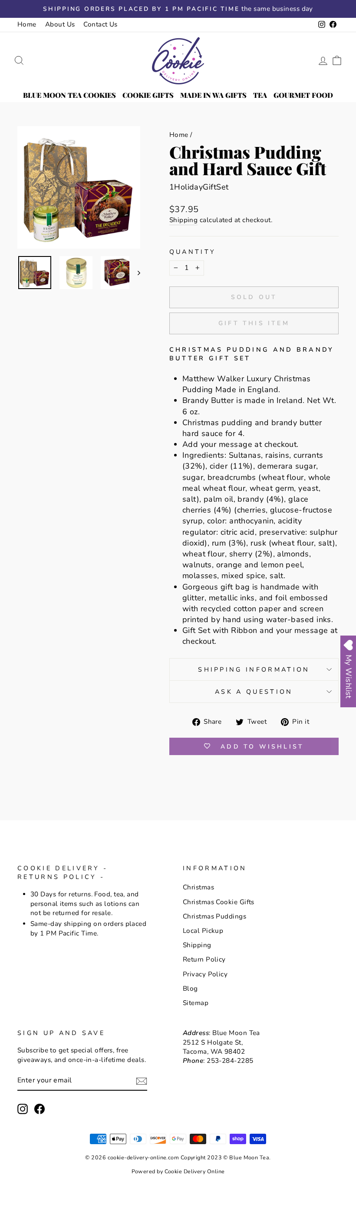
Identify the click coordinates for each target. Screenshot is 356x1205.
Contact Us (100, 24)
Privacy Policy (205, 974)
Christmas (198, 887)
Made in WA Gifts (213, 95)
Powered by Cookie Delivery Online (178, 1171)
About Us (60, 24)
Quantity (192, 251)
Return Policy (204, 959)
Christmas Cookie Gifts (218, 902)
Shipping (183, 220)
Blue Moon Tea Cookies (69, 95)
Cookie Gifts (148, 95)
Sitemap (195, 1003)
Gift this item (254, 323)
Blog (190, 988)
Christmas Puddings (214, 916)
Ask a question (254, 691)
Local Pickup (203, 930)
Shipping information (254, 669)
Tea (260, 95)
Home (26, 24)
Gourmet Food (303, 95)
